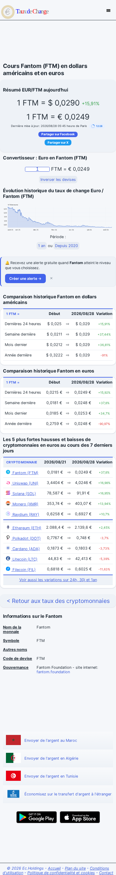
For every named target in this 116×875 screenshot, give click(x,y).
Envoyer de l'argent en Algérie (51, 758)
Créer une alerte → (25, 278)
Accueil (54, 868)
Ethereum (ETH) (26, 528)
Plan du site (75, 868)
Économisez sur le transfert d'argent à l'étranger (68, 794)
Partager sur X (58, 142)
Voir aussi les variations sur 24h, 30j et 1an (58, 580)
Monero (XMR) (24, 504)
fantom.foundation (53, 672)
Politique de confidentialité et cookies (61, 873)
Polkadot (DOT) (26, 538)
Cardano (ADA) (25, 549)
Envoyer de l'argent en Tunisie (51, 776)
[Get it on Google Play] (36, 817)
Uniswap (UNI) (24, 483)
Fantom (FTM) (24, 473)
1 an (41, 245)
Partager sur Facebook (58, 134)
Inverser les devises (58, 179)
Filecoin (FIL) (23, 569)
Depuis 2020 (66, 245)
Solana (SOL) (23, 493)
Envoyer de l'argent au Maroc (50, 740)
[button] (97, 126)
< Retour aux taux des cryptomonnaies (58, 600)
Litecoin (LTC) (24, 559)
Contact (106, 873)
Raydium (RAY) (25, 514)
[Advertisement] (58, 41)
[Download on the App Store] (80, 817)
